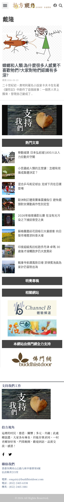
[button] (5, 5)
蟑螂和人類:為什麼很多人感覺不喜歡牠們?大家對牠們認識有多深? (31, 70)
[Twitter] (10, 454)
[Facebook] (55, 5)
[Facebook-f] (3, 454)
